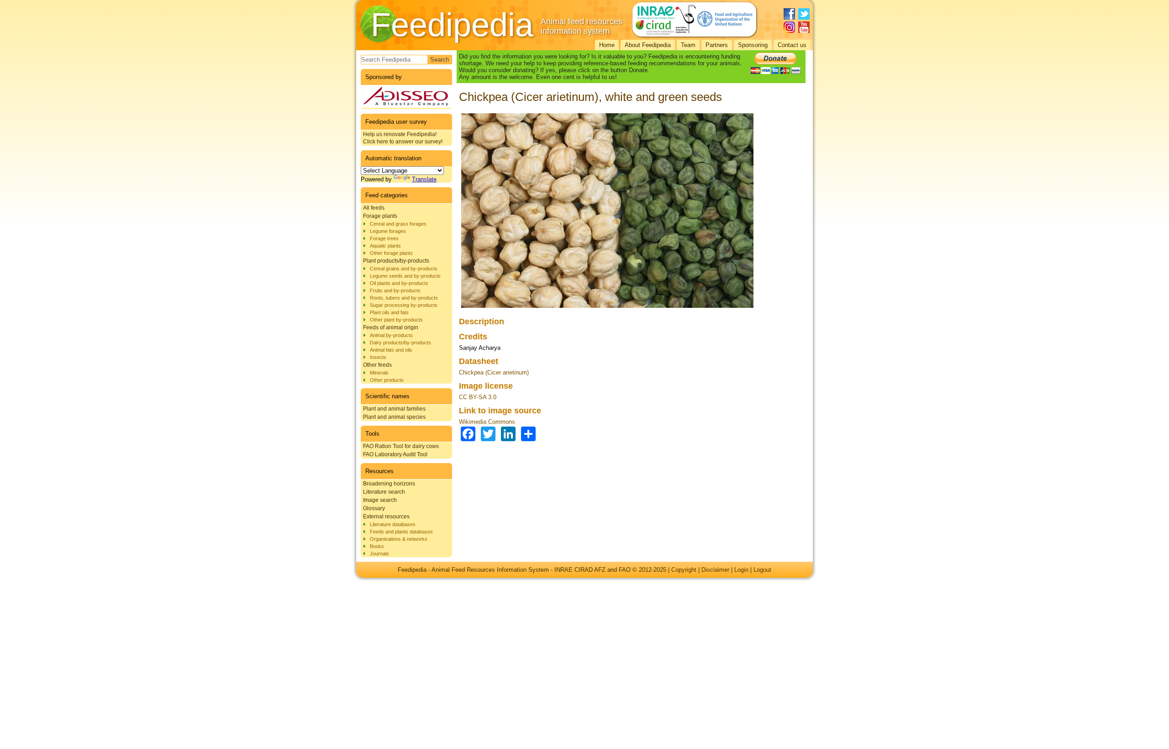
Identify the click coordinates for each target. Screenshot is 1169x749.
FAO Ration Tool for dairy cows (401, 446)
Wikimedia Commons (487, 421)
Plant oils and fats (389, 312)
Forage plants (380, 216)
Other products (387, 380)
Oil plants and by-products (399, 283)
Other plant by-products (396, 319)
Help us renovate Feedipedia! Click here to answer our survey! (402, 138)
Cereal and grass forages (398, 224)
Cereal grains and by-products (403, 268)
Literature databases (393, 524)
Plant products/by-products (396, 261)
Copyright (683, 569)
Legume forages (388, 231)
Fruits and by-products (395, 290)
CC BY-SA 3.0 (477, 397)
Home (607, 45)
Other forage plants (391, 253)
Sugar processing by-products (403, 305)
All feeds (373, 208)
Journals (379, 553)
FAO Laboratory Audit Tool (395, 454)
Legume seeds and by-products (405, 276)
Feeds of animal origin (390, 327)
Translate (424, 179)
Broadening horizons (389, 483)
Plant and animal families (394, 409)
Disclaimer (715, 569)
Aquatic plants (385, 245)
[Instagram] (789, 27)
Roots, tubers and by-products (404, 298)
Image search (380, 500)
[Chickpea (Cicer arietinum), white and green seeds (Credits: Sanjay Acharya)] (607, 308)
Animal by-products (391, 335)
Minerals (379, 372)
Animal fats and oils (391, 350)
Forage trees (384, 238)
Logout (762, 569)
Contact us (792, 45)
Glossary (374, 508)
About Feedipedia (648, 45)
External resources (386, 516)
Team (688, 45)
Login (741, 569)
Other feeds (377, 365)
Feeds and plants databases (401, 531)
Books (377, 546)
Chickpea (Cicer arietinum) (494, 372)
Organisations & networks (398, 539)
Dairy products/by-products (400, 342)
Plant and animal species (394, 417)
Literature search (384, 492)
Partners (717, 45)
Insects (378, 357)
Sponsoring (753, 45)
